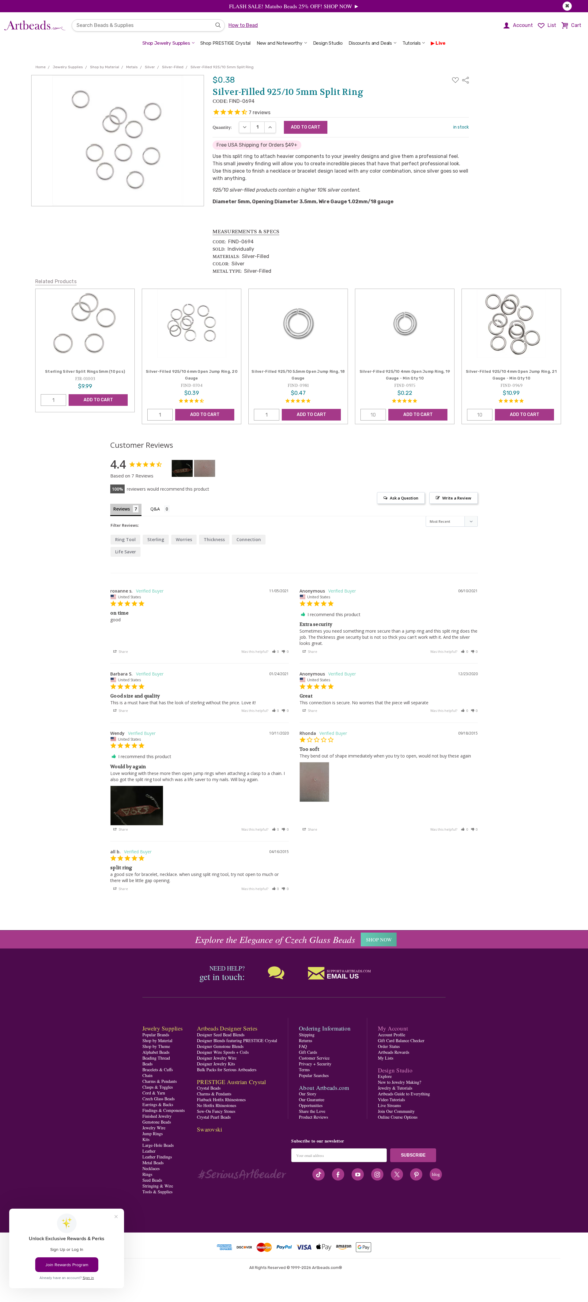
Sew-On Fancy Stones (216, 1111)
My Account (393, 1028)
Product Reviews (313, 1117)
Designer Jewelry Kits (216, 1064)
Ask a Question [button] (404, 498)
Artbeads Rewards (393, 1052)
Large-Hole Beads (158, 1145)
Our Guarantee (311, 1099)
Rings (147, 1174)
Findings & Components (163, 1110)
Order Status (389, 1046)
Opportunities (310, 1105)
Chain (147, 1075)
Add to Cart (98, 399)
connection (248, 539)
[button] (275, 651)
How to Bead (243, 25)
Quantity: (222, 127)
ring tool (125, 539)
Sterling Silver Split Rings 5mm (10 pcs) (85, 371)
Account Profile (391, 1035)
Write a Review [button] (456, 498)
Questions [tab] (160, 509)
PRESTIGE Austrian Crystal (231, 1082)
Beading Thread (156, 1058)
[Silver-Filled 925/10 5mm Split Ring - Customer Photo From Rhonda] (204, 468)
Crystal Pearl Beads (214, 1117)
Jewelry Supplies (162, 1028)
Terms (304, 1069)
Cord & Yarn (153, 1093)
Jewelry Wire (153, 1128)
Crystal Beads (209, 1088)
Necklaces (151, 1168)
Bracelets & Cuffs (157, 1069)
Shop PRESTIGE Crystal (225, 43)
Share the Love (312, 1111)
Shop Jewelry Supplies (166, 43)
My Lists (385, 1058)
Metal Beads (153, 1162)
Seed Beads (152, 1180)
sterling (155, 539)
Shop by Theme (156, 1046)
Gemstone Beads (156, 1122)
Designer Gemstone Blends (220, 1046)
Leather (149, 1151)
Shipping (307, 1035)
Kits (145, 1139)
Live (440, 43)
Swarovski (209, 1129)
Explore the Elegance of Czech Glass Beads (275, 939)
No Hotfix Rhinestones (216, 1105)
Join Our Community (396, 1111)
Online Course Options (397, 1117)
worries (184, 539)
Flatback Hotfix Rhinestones (221, 1099)
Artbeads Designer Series (227, 1028)
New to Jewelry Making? (399, 1082)
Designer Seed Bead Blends (220, 1035)
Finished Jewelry (157, 1116)
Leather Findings (157, 1157)
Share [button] (123, 651)
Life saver (125, 552)
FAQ (303, 1046)
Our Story (307, 1094)
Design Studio (328, 43)
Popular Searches (314, 1075)
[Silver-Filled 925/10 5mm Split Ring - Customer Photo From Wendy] (182, 468)
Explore (385, 1076)
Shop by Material (157, 1040)
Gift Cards (308, 1052)
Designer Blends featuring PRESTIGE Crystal (237, 1040)
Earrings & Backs (157, 1104)
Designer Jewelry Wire (216, 1058)
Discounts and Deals (370, 43)
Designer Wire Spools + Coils (223, 1052)
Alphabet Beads (155, 1052)
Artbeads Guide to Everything (404, 1094)
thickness (214, 539)
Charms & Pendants (159, 1081)
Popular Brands (155, 1035)
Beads (147, 1064)
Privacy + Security (315, 1064)
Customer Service (314, 1058)
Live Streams (389, 1105)
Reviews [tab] (121, 509)
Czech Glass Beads (158, 1099)
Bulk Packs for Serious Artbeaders (226, 1069)
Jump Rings (152, 1133)
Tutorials (411, 43)
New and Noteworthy (280, 43)
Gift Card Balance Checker (401, 1040)
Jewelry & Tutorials (395, 1088)
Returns (305, 1040)
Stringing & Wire (157, 1186)
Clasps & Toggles (157, 1087)
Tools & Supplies (157, 1192)
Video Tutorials (391, 1099)
